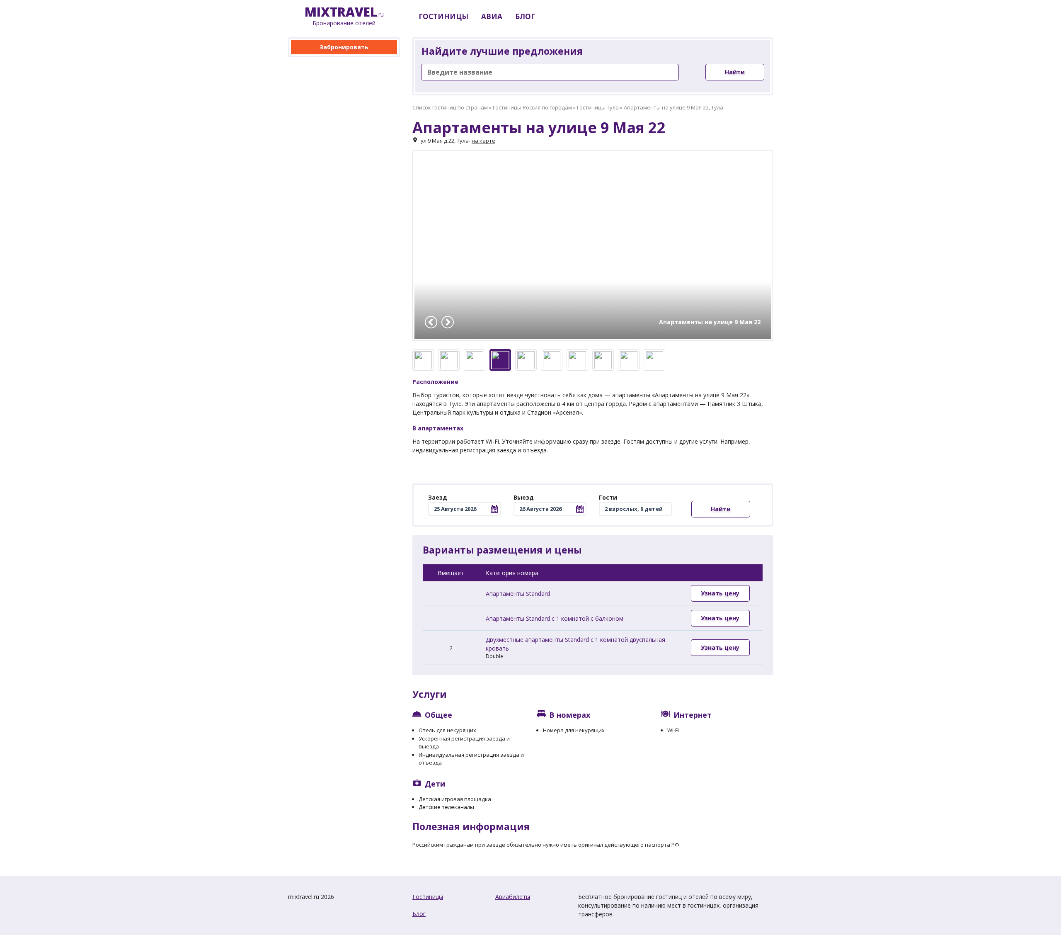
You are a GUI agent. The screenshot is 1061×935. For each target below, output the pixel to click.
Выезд (524, 497)
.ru (344, 16)
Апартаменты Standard (518, 593)
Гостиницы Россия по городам (532, 107)
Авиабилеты (512, 897)
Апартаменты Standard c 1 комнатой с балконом (554, 618)
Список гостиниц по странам (450, 107)
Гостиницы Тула (598, 107)
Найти (735, 72)
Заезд (437, 497)
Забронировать (344, 47)
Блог (419, 914)
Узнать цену (720, 593)
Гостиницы (427, 897)
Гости (608, 497)
